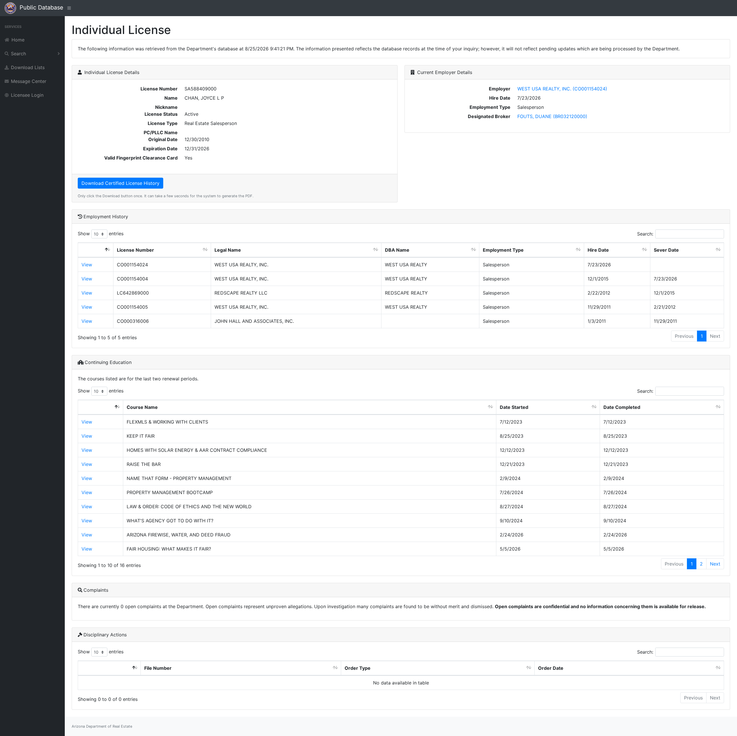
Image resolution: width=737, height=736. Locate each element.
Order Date (550, 668)
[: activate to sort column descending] (95, 250)
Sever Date (666, 250)
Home (18, 40)
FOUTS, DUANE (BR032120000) (552, 116)
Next (715, 564)
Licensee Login (27, 95)
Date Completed (621, 407)
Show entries (101, 233)
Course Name (142, 407)
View (86, 265)
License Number (135, 250)
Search (18, 53)
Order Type (358, 668)
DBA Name (397, 250)
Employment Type (503, 250)
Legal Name (227, 250)
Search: (645, 234)
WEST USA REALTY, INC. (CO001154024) (562, 89)
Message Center (28, 81)
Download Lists (28, 67)
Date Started (514, 407)
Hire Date (598, 250)
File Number (158, 668)
